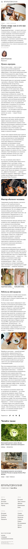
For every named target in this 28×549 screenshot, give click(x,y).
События (20, 519)
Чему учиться (11, 23)
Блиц (19, 507)
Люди (3, 23)
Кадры (19, 521)
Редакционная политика (7, 538)
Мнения (20, 503)
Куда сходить (4, 503)
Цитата (20, 525)
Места (3, 497)
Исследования (22, 523)
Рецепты (3, 517)
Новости (20, 511)
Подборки (4, 515)
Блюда (3, 447)
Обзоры (3, 499)
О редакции (4, 537)
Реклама (3, 535)
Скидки (20, 513)
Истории (3, 501)
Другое (19, 527)
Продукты (10, 447)
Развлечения (21, 505)
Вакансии (20, 517)
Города (3, 505)
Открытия (20, 515)
